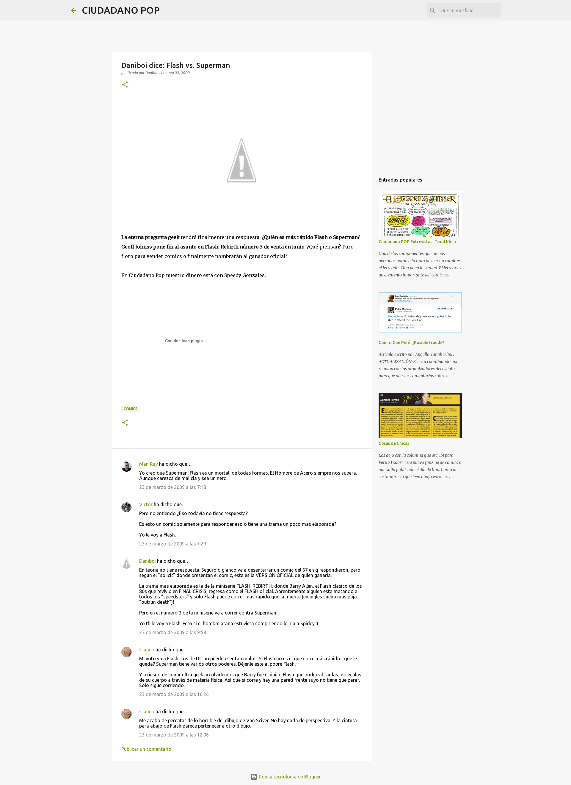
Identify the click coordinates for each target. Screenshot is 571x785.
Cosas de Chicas (394, 443)
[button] (124, 85)
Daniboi (147, 561)
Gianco (146, 649)
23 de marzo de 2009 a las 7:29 (172, 543)
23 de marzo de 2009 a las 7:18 (172, 487)
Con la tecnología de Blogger (289, 776)
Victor (146, 504)
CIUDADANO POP (121, 10)
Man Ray (148, 464)
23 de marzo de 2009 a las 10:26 (174, 694)
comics (130, 409)
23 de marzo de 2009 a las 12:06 (174, 734)
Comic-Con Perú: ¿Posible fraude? (411, 342)
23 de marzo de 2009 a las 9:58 (172, 632)
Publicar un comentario (146, 749)
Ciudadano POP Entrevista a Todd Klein (417, 241)
